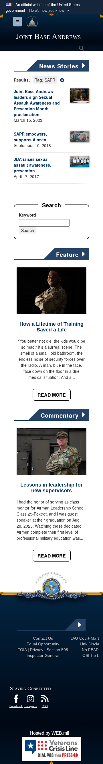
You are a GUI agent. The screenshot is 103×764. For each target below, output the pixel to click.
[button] (49, 10)
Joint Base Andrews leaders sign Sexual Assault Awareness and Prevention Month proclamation (37, 102)
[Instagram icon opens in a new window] (30, 700)
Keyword (27, 215)
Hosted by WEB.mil (49, 733)
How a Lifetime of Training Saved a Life (51, 327)
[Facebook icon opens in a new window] (16, 700)
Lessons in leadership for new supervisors (51, 487)
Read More (51, 394)
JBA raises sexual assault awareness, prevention (32, 164)
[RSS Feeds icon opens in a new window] (44, 700)
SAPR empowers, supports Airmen (30, 136)
